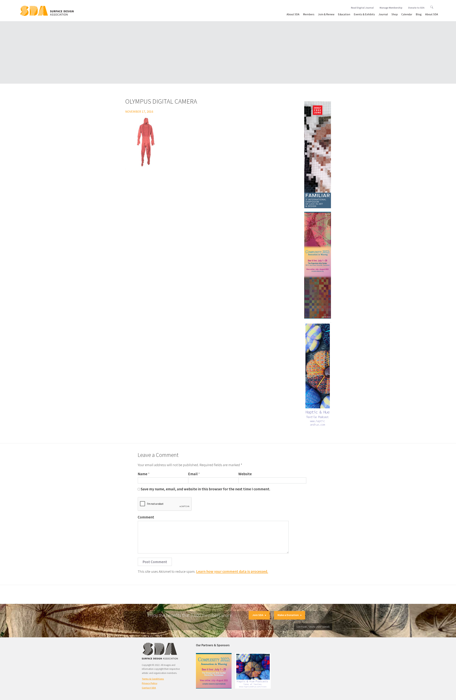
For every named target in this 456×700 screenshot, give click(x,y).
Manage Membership (391, 7)
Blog (419, 14)
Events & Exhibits (364, 14)
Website (245, 473)
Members (308, 14)
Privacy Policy (149, 683)
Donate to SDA (416, 7)
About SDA (293, 14)
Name (142, 473)
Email (193, 473)
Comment (146, 517)
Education (344, 14)
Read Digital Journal (362, 7)
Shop (395, 14)
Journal (383, 14)
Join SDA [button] (257, 615)
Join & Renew (326, 14)
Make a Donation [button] (288, 615)
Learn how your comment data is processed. (232, 571)
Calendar (406, 14)
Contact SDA (149, 687)
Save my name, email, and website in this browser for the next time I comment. (205, 489)
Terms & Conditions (153, 678)
